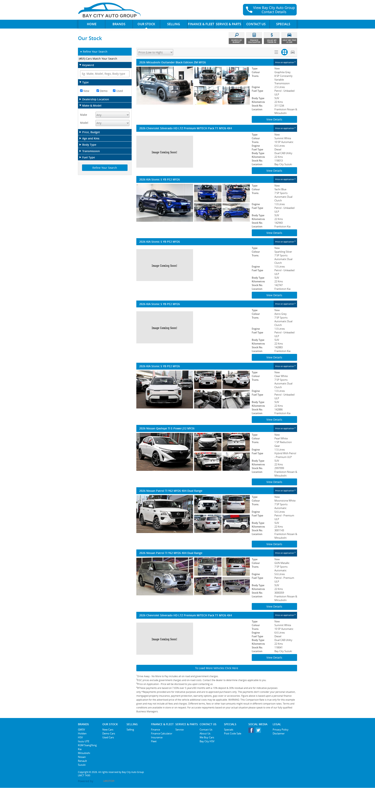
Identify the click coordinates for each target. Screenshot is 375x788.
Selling (130, 729)
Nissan (82, 757)
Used (119, 91)
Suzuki (82, 764)
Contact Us (206, 729)
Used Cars (108, 737)
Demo (103, 91)
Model (84, 123)
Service (179, 729)
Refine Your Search (93, 51)
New (86, 91)
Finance (155, 729)
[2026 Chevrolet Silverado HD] (193, 152)
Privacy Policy (280, 729)
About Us (205, 733)
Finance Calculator (161, 733)
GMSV (81, 729)
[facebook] (252, 731)
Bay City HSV (207, 741)
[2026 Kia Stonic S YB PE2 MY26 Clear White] (193, 389)
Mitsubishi (84, 753)
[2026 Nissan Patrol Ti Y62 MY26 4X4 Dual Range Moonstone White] (193, 514)
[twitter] (259, 731)
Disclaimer (279, 733)
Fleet (154, 741)
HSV (80, 737)
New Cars (107, 729)
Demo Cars (108, 733)
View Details (274, 119)
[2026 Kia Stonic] (193, 265)
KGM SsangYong (87, 745)
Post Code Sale (232, 733)
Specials (228, 729)
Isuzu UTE (83, 741)
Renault (82, 761)
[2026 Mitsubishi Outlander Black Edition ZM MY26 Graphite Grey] (193, 86)
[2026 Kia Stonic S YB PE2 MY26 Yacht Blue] (193, 203)
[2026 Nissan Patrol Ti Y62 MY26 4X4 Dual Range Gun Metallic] (193, 576)
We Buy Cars (207, 737)
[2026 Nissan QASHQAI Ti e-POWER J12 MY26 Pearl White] (193, 452)
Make (83, 115)
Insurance (156, 737)
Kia (79, 749)
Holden (82, 733)
